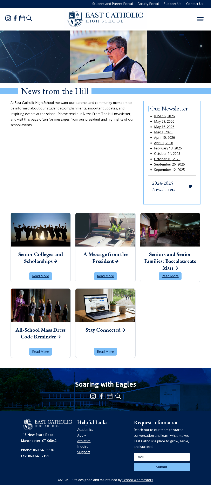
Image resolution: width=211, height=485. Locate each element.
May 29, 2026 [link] (164, 121)
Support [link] (83, 452)
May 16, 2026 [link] (164, 126)
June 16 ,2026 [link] (164, 116)
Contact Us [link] (194, 3)
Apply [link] (81, 435)
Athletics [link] (83, 441)
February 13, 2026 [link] (168, 148)
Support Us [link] (172, 3)
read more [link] (40, 276)
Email (137, 449)
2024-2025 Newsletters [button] (163, 186)
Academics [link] (85, 429)
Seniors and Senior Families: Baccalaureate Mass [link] (170, 259)
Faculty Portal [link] (148, 3)
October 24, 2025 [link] (167, 153)
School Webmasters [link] (137, 480)
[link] (8, 19)
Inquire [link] (82, 446)
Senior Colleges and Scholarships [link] (40, 257)
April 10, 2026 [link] (164, 137)
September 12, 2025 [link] (169, 169)
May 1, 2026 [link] (163, 132)
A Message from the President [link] (105, 257)
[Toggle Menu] (200, 19)
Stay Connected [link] (103, 329)
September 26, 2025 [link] (169, 164)
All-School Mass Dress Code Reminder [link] (40, 333)
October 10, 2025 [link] (167, 159)
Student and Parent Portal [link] (112, 3)
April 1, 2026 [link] (163, 143)
